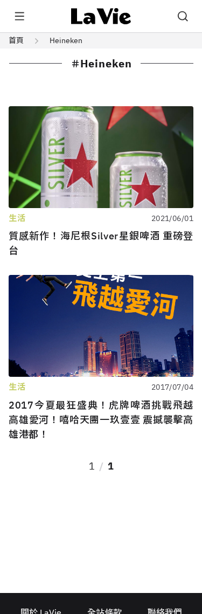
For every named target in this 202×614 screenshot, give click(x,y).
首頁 (16, 40)
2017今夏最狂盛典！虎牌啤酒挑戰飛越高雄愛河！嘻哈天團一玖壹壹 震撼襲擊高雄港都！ (101, 419)
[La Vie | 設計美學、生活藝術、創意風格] (101, 16)
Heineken (66, 40)
